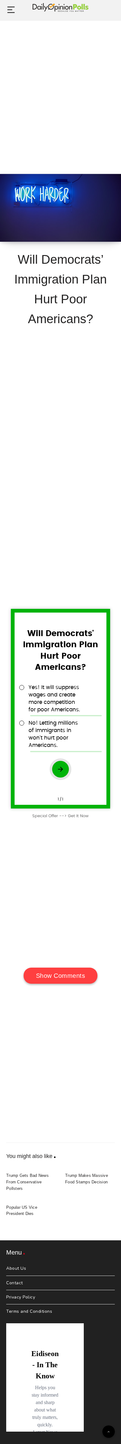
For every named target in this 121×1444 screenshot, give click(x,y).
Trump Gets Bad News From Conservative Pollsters (27, 1182)
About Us (16, 1268)
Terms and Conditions (29, 1311)
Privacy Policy (20, 1297)
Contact (14, 1283)
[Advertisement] (60, 90)
